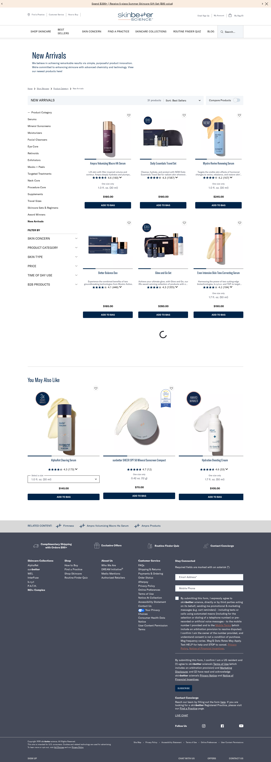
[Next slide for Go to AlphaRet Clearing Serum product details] (96, 420)
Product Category (41, 112)
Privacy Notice (208, 675)
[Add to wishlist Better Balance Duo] (129, 223)
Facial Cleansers (37, 139)
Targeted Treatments (39, 173)
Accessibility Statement (152, 602)
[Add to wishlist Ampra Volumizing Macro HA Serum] (129, 115)
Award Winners (36, 214)
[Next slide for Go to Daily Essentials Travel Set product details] (182, 136)
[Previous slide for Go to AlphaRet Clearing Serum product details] (31, 420)
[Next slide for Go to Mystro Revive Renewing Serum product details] (238, 136)
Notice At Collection (150, 597)
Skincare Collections (40, 560)
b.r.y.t (31, 582)
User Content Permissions (232, 742)
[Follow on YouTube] (241, 726)
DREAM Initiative (112, 569)
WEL (30, 573)
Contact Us (145, 606)
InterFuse (33, 577)
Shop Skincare (73, 573)
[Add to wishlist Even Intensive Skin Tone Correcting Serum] (239, 223)
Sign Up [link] (32, 758)
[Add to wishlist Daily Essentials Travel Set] (184, 115)
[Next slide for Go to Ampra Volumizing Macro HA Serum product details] (127, 136)
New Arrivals (36, 221)
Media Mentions (110, 573)
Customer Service (56, 14)
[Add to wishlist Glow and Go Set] (184, 223)
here (222, 702)
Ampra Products (151, 525)
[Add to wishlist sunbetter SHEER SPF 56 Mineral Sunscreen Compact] (171, 388)
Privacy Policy (146, 586)
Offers (212, 758)
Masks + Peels (36, 167)
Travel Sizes (34, 201)
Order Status (145, 577)
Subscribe (184, 688)
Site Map (137, 742)
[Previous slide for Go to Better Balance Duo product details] (86, 244)
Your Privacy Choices (149, 612)
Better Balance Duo (107, 273)
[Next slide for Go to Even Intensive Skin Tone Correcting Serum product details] (239, 244)
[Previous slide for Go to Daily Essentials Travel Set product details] (143, 136)
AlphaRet (33, 565)
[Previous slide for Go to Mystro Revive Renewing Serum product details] (199, 136)
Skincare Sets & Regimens (43, 207)
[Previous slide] (2, 3)
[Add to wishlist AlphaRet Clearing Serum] (96, 388)
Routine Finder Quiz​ (76, 577)
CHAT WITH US (186, 758)
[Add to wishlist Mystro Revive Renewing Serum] (239, 115)
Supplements (35, 194)
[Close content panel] (266, 3)
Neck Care (34, 180)
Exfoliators (34, 160)
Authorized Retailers (113, 577)
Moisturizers (35, 133)
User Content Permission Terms (153, 627)
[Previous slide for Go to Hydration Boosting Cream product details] (182, 420)
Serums (32, 119)
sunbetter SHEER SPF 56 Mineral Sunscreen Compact (139, 460)
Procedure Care (37, 187)
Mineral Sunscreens (39, 126)
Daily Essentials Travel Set (163, 163)
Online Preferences (149, 589)
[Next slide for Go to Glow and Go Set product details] (184, 244)
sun (34, 569)
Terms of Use (146, 593)
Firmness (68, 525)
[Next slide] (262, 3)
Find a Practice (73, 569)
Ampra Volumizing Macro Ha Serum (108, 525)
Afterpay (143, 582)
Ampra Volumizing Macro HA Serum (108, 163)
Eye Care (33, 146)
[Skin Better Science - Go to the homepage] (135, 16)
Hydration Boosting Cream (215, 460)
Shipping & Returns (149, 569)
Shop (68, 560)
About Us (107, 560)
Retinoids (33, 153)
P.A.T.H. (32, 586)
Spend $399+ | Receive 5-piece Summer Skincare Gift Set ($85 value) (132, 3)
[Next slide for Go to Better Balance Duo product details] (129, 244)
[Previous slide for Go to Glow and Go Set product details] (142, 244)
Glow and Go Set (163, 273)
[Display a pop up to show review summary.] (121, 178)
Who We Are (108, 565)
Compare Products (220, 100)
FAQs (141, 565)
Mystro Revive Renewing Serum (218, 163)
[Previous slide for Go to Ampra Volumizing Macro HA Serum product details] (88, 136)
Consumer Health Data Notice (151, 619)
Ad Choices (59, 747)
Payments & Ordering (150, 573)
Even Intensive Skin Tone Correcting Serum (218, 273)
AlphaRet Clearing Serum (63, 460)
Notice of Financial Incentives (206, 648)
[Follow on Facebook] (222, 725)
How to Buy (73, 14)
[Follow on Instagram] (203, 726)
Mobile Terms (223, 625)
